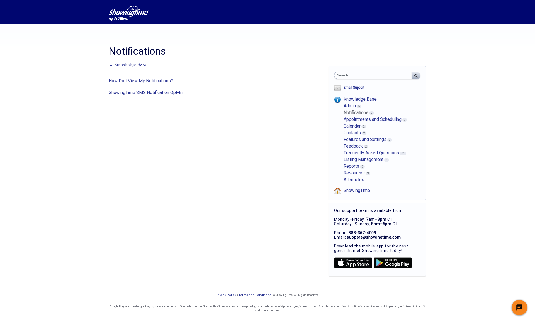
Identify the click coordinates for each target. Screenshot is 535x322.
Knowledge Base (360, 99)
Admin (350, 106)
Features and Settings (365, 139)
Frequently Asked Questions (371, 152)
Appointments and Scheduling (373, 119)
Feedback (353, 146)
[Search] (416, 75)
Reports (351, 166)
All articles (354, 179)
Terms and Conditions (255, 295)
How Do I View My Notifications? (141, 80)
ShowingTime (357, 190)
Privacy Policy (225, 295)
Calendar (352, 126)
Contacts (352, 132)
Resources (354, 173)
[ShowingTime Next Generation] (129, 13)
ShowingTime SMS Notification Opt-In (146, 92)
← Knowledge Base (128, 64)
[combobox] (374, 75)
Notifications (356, 112)
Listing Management (363, 159)
